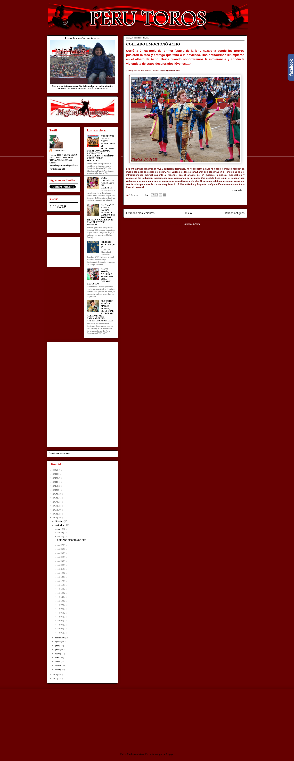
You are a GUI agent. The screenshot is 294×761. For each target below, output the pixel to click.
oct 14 (60, 589)
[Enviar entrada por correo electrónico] (146, 195)
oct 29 (60, 533)
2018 (55, 498)
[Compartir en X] (160, 195)
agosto (58, 641)
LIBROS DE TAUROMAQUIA (108, 244)
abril (57, 657)
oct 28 (60, 536)
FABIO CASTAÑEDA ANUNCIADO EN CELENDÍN (107, 183)
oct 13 (60, 593)
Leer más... (238, 190)
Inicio (188, 213)
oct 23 (60, 561)
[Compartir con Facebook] (164, 195)
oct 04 (60, 621)
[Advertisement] (75, 718)
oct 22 (60, 565)
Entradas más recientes (140, 213)
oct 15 (60, 585)
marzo (58, 661)
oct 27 (60, 545)
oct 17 (60, 581)
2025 (55, 470)
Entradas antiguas (233, 213)
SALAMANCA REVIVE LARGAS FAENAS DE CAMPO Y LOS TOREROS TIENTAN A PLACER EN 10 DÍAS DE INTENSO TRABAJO (101, 215)
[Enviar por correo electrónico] (152, 195)
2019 (55, 494)
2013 (55, 518)
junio (57, 649)
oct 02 (60, 629)
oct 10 (60, 601)
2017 (55, 502)
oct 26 (60, 549)
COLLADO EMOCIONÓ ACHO (153, 44)
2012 (55, 674)
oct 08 (60, 609)
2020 (55, 490)
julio (57, 646)
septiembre (60, 638)
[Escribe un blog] (156, 195)
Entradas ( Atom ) (192, 224)
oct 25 (60, 553)
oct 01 (60, 633)
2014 (55, 514)
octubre (58, 529)
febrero (58, 665)
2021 (55, 486)
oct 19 (60, 573)
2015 (55, 510)
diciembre (59, 521)
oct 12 (60, 597)
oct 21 (60, 569)
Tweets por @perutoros (60, 453)
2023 (55, 478)
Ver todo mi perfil (57, 169)
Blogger (169, 754)
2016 (55, 506)
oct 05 (60, 617)
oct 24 (60, 557)
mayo (57, 654)
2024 (55, 474)
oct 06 (60, 613)
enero (57, 669)
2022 (55, 482)
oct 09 (60, 605)
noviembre (60, 525)
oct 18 (60, 577)
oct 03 (60, 625)
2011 (55, 678)
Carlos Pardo (58, 150)
